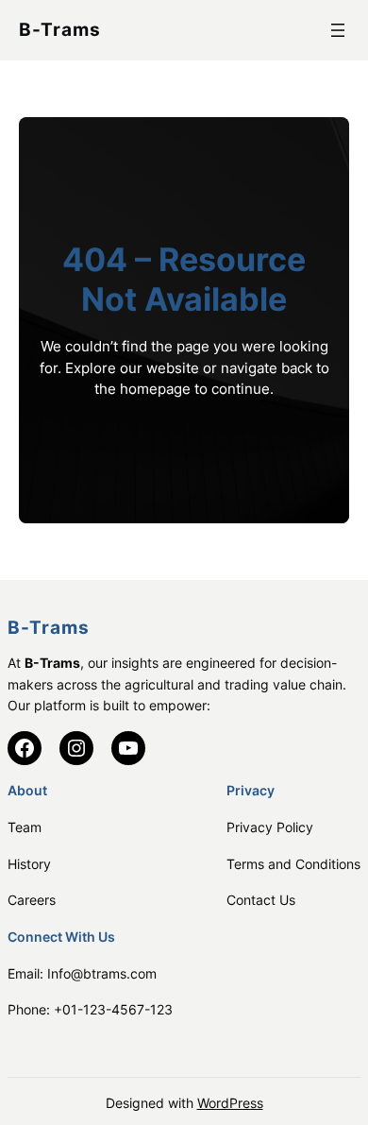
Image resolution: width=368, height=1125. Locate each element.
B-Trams (60, 30)
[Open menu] (337, 30)
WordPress (230, 1103)
